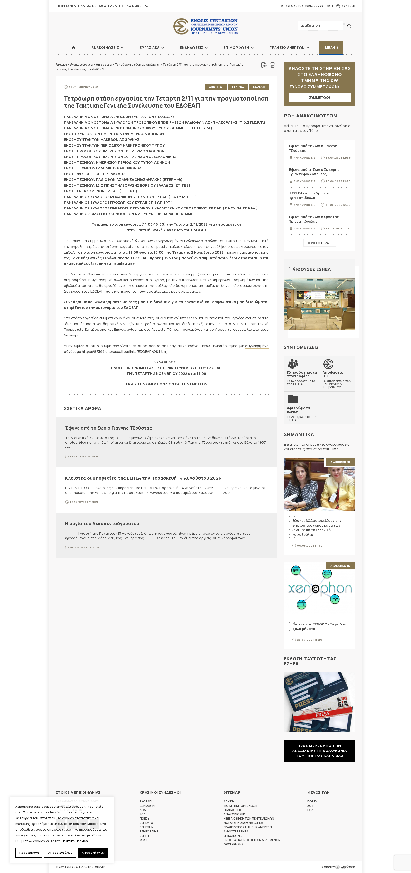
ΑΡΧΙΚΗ (73, 48)
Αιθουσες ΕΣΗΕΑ (311, 269)
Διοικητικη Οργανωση (240, 806)
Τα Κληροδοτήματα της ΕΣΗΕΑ (302, 378)
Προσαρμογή (29, 852)
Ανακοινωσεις (105, 47)
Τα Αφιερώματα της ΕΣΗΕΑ (302, 414)
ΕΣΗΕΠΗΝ (146, 827)
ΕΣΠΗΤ (145, 836)
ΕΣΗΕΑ (205, 26)
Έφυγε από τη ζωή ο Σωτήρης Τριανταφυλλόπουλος (314, 172)
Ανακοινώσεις (81, 64)
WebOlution (345, 867)
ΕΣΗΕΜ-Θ (146, 823)
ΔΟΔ (143, 810)
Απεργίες (104, 64)
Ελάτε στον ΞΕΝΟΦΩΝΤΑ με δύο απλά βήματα (319, 626)
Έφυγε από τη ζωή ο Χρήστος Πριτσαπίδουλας (314, 219)
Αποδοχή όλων (93, 852)
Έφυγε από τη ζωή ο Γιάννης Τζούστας (108, 428)
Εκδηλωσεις (191, 47)
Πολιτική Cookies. (75, 841)
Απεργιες (216, 86)
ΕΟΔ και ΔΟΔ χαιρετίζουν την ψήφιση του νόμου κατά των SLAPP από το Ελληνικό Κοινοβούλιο (316, 527)
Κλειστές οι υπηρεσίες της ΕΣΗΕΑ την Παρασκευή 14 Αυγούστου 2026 (143, 478)
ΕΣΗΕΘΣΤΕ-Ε (149, 831)
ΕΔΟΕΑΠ (259, 86)
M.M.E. (144, 840)
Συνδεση (348, 6)
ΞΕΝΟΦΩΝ (147, 806)
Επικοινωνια (132, 6)
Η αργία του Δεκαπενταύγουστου (102, 523)
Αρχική (61, 64)
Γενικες (238, 86)
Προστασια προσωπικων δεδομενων (252, 840)
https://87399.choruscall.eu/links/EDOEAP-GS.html (124, 351)
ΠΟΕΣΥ (144, 819)
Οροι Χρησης (233, 844)
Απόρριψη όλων (60, 852)
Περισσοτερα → (320, 243)
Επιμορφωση (236, 47)
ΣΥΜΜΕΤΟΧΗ (319, 97)
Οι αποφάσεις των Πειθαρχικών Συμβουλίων (337, 379)
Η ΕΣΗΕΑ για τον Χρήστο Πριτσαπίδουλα (309, 195)
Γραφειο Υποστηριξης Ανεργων (248, 827)
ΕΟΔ (143, 814)
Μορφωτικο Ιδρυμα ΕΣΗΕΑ (243, 823)
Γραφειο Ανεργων (287, 47)
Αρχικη (229, 801)
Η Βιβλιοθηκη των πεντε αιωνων (249, 819)
